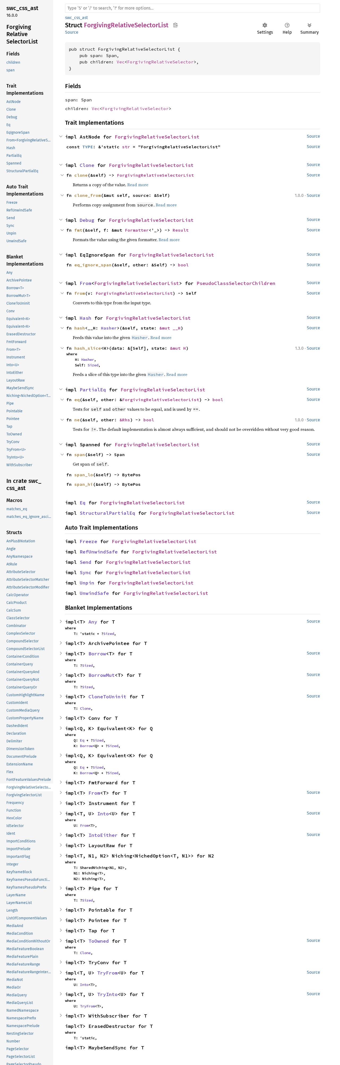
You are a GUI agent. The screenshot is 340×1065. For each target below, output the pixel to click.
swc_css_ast (76, 17)
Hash (85, 318)
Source (71, 32)
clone (81, 175)
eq (77, 399)
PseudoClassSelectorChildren (236, 283)
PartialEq (93, 390)
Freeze (88, 541)
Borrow (97, 654)
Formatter (137, 230)
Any (92, 622)
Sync (85, 572)
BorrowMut (101, 675)
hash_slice (87, 348)
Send (85, 562)
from (79, 293)
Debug (87, 220)
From (85, 283)
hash (79, 328)
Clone (87, 165)
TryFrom (107, 973)
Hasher (109, 328)
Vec (121, 61)
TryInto (107, 994)
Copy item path (175, 24)
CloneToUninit (107, 697)
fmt (78, 230)
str (126, 146)
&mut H (178, 348)
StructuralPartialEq (107, 513)
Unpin (87, 583)
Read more (137, 185)
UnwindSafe (94, 593)
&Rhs (125, 419)
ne (77, 419)
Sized (93, 365)
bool (183, 264)
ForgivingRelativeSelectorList (157, 137)
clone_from (87, 195)
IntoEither (103, 835)
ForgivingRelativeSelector (160, 61)
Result (181, 230)
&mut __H (170, 328)
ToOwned (98, 941)
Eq (83, 503)
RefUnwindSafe (99, 552)
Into (103, 814)
